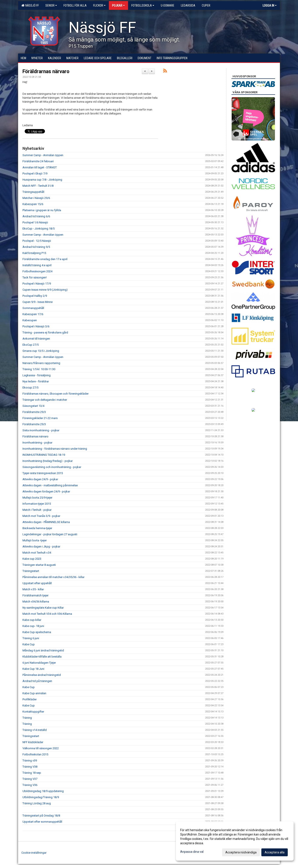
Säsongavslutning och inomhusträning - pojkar (51, 467)
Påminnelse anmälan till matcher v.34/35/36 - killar (53, 577)
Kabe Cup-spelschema (36, 632)
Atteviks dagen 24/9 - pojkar (40, 479)
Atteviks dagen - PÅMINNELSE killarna (46, 522)
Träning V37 (29, 778)
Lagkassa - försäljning (36, 375)
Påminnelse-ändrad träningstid (41, 675)
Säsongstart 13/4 (33, 405)
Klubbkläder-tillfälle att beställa (42, 656)
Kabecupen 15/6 (32, 204)
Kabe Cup (28, 644)
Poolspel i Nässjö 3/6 (35, 326)
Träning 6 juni (30, 638)
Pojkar (117, 5)
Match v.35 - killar (33, 589)
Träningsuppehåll (33, 191)
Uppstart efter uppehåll (37, 583)
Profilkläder (29, 699)
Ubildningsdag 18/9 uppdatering (43, 791)
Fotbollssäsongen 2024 (37, 271)
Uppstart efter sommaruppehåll (42, 821)
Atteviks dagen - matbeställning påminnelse (50, 485)
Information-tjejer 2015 (36, 503)
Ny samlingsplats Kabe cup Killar (43, 607)
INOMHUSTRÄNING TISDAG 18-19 (43, 454)
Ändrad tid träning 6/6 (36, 216)
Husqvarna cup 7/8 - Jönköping (42, 179)
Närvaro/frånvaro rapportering (41, 363)
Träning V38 (29, 766)
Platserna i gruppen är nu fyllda (41, 210)
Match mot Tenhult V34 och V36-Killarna (47, 613)
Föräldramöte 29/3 (34, 412)
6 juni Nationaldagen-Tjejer (39, 662)
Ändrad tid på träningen (37, 681)
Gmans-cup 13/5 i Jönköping (40, 350)
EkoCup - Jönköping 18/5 (38, 228)
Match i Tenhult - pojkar (36, 509)
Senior (50, 5)
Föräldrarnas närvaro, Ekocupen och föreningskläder (55, 393)
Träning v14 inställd (34, 730)
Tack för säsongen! (34, 277)
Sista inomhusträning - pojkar (40, 430)
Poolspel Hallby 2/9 (34, 295)
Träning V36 (29, 785)
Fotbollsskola (141, 5)
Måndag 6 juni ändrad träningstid (43, 650)
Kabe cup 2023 (31, 558)
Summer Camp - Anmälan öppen (42, 155)
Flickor (98, 5)
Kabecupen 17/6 (32, 314)
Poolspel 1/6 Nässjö (35, 222)
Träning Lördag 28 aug (36, 803)
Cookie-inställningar (33, 852)
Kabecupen (29, 320)
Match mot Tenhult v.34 (36, 552)
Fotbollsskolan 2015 (35, 754)
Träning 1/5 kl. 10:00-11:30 (38, 369)
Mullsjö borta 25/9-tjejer (37, 497)
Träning (27, 717)
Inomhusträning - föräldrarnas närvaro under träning (54, 448)
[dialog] (235, 841)
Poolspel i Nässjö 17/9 (36, 283)
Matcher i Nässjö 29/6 (36, 198)
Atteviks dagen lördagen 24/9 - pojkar (46, 491)
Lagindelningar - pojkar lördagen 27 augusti (49, 534)
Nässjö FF (31, 5)
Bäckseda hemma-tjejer (37, 528)
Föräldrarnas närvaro (45, 71)
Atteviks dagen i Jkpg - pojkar (41, 546)
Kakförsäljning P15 (34, 253)
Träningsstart (30, 571)
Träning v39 (29, 760)
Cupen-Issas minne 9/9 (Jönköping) (45, 289)
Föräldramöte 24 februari (38, 161)
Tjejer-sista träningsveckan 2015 (42, 473)
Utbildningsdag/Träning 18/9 (40, 797)
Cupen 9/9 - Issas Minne (37, 302)
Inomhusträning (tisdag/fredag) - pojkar (47, 461)
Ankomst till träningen (36, 338)
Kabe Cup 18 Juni (33, 668)
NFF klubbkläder (32, 742)
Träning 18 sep (31, 772)
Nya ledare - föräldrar (35, 381)
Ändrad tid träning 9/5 (36, 247)
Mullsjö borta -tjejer (34, 540)
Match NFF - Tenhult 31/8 (37, 185)
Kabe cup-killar (31, 620)
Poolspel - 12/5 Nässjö (36, 240)
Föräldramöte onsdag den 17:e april (44, 259)
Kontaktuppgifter (33, 711)
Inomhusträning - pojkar (37, 442)
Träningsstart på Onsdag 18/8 (41, 815)
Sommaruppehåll (33, 308)
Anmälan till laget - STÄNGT (39, 167)
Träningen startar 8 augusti (39, 564)
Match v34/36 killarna (35, 601)
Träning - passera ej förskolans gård (45, 332)
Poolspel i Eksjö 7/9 (34, 173)
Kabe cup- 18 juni (33, 626)
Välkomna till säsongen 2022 (40, 748)
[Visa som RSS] (165, 71)
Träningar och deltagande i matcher (44, 399)
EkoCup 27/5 (30, 344)
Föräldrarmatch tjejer (35, 595)
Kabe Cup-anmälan (34, 693)
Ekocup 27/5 (30, 387)
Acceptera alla (274, 852)
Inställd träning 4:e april (36, 265)
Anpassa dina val (192, 851)
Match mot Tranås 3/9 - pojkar (41, 516)
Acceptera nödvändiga (241, 852)
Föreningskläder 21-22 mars (40, 418)
